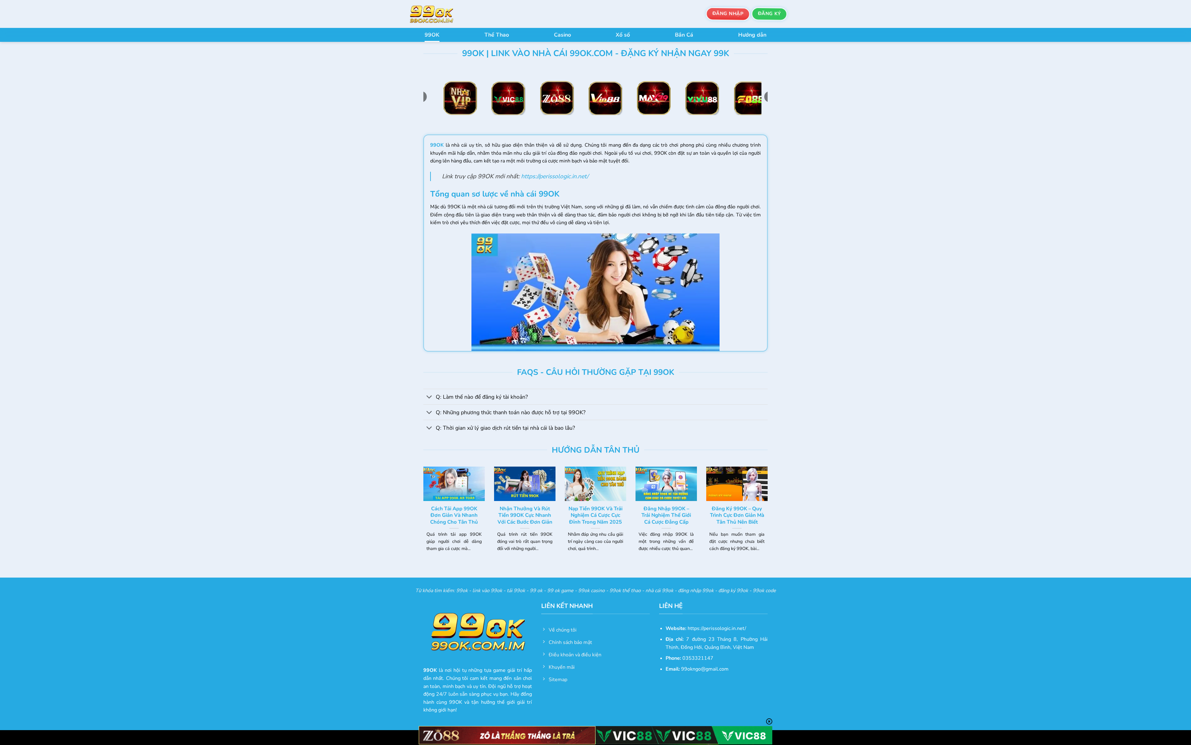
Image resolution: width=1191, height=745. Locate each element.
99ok (462, 590)
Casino (562, 34)
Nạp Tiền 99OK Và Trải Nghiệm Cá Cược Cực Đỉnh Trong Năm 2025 (595, 515)
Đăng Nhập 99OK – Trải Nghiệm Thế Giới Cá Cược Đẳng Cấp (666, 515)
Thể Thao (496, 34)
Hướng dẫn (752, 34)
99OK (432, 34)
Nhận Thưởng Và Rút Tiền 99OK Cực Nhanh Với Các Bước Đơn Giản (524, 515)
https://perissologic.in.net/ (554, 176)
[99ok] (437, 14)
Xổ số (623, 34)
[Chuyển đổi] (429, 397)
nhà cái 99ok (659, 590)
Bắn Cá (684, 34)
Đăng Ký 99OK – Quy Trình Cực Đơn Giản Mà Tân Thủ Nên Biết (737, 515)
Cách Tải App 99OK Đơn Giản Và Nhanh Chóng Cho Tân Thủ (454, 515)
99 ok (536, 590)
